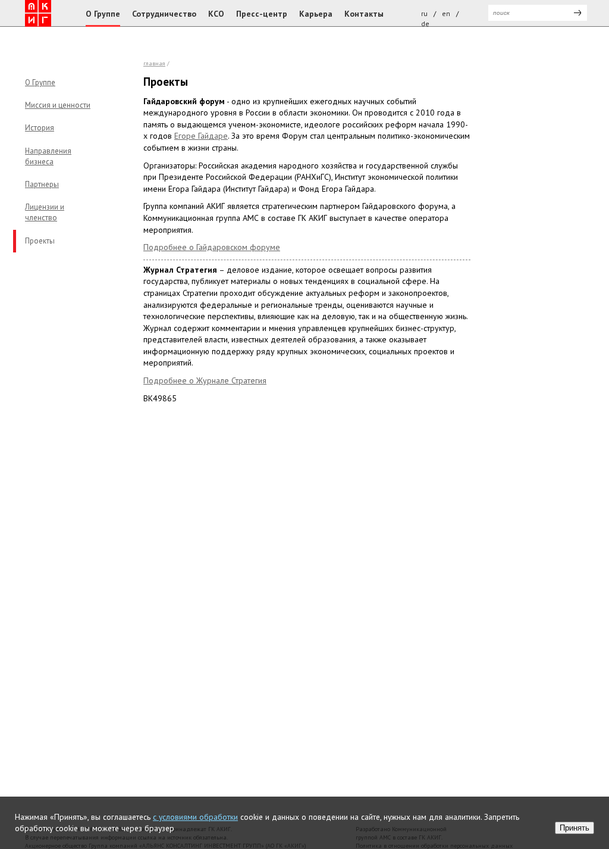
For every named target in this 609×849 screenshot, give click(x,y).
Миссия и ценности (57, 105)
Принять (574, 827)
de (425, 23)
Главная (154, 63)
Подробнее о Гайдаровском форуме (211, 247)
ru (424, 13)
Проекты (40, 241)
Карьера (315, 13)
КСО (216, 13)
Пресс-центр (261, 13)
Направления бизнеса (48, 156)
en (446, 13)
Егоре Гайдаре (201, 135)
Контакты (364, 13)
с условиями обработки (195, 816)
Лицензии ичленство (44, 212)
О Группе (103, 13)
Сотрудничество (164, 13)
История (39, 128)
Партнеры (42, 184)
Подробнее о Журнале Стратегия (204, 380)
